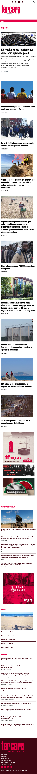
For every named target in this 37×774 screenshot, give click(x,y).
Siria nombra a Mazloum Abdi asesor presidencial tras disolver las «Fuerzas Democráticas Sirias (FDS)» (18, 537)
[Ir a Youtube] (19, 2)
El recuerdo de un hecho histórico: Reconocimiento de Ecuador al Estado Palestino (17, 725)
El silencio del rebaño (8, 636)
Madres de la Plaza (7, 647)
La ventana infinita (7, 632)
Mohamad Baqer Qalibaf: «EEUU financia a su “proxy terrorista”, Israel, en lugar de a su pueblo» (17, 556)
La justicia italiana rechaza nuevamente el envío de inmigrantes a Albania (17, 144)
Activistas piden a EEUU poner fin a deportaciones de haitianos (15, 421)
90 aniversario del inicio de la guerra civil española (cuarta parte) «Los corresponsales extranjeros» (17, 681)
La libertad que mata (8, 639)
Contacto (5, 754)
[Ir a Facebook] (12, 2)
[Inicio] (10, 9)
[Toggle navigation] (2, 21)
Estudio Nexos (24, 770)
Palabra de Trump (7, 643)
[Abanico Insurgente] (18, 490)
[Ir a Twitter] (15, 2)
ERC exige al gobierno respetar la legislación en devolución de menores (16, 385)
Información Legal (8, 762)
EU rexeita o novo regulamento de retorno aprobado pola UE (17, 51)
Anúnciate (5, 758)
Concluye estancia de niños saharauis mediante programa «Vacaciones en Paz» (16, 563)
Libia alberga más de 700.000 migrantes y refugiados (18, 267)
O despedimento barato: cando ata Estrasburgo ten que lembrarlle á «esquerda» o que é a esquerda (18, 696)
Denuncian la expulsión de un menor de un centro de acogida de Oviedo (18, 107)
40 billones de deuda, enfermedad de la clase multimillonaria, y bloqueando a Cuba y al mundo (16, 674)
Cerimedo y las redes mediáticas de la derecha (16, 703)
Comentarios (6, 760)
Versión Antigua (7, 764)
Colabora (4, 756)
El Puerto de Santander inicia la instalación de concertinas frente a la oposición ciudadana (16, 347)
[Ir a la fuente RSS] (22, 2)
